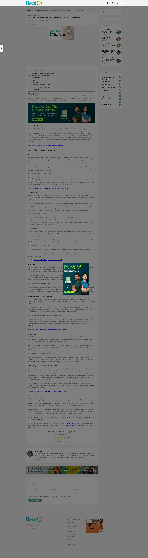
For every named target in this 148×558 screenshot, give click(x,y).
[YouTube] (115, 3)
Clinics (63, 3)
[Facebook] (107, 3)
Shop (83, 3)
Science (77, 3)
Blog (90, 3)
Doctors (69, 3)
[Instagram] (112, 3)
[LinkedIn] (117, 3)
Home (56, 3)
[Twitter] (110, 3)
